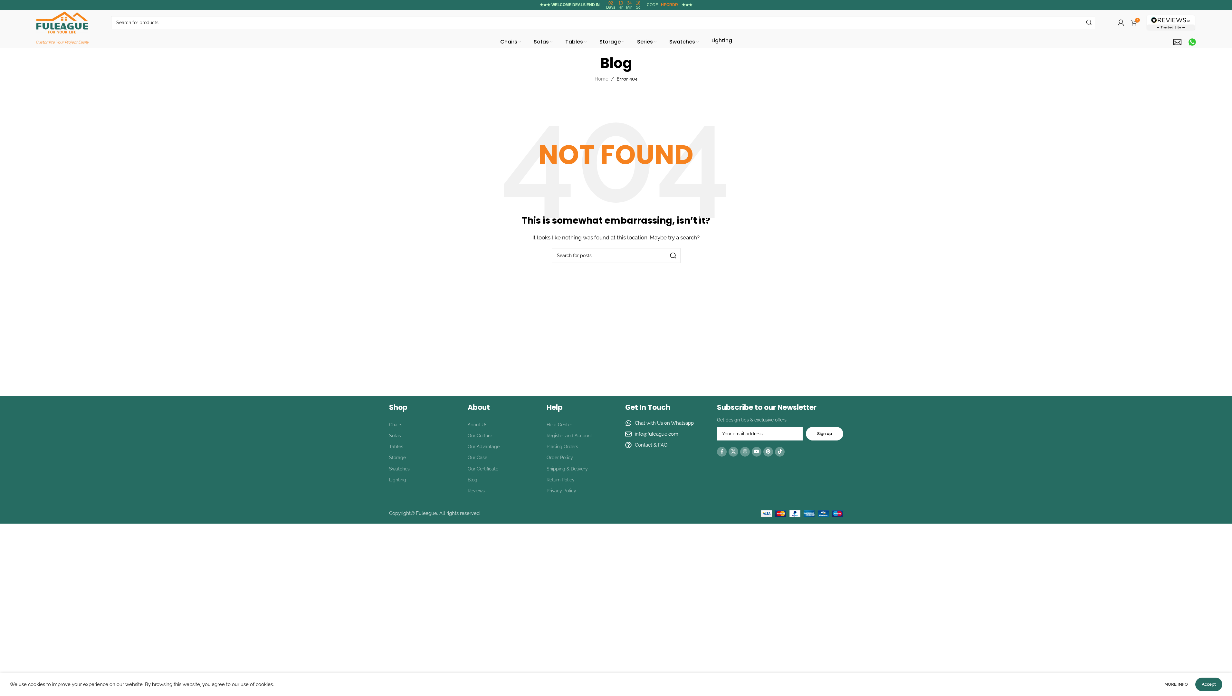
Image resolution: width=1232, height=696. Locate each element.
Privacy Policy (561, 490)
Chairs (395, 424)
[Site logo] (62, 22)
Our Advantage (484, 446)
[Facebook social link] (722, 452)
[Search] (1088, 22)
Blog (472, 479)
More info (1176, 684)
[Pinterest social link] (768, 452)
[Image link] (1170, 22)
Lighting (397, 479)
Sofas (395, 435)
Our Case (477, 457)
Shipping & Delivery (567, 468)
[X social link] (733, 452)
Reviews (476, 490)
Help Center (559, 424)
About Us (477, 424)
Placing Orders (562, 446)
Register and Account (569, 435)
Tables (396, 446)
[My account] (1120, 22)
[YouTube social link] (756, 452)
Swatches (399, 468)
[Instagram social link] (745, 452)
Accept (1209, 684)
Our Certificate (483, 468)
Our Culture (480, 435)
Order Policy (560, 457)
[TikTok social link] (780, 452)
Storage (397, 457)
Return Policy (561, 479)
